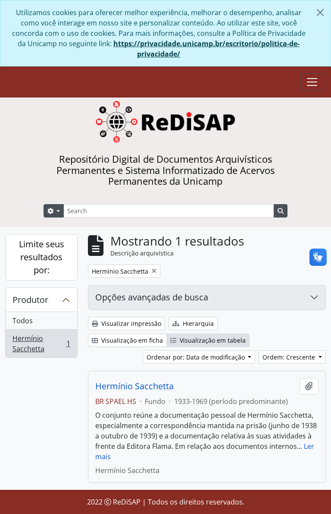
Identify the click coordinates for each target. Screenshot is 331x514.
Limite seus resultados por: (41, 257)
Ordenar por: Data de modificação (197, 357)
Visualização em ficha (131, 340)
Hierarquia (197, 323)
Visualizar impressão (130, 323)
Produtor (30, 300)
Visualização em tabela (212, 340)
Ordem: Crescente (289, 357)
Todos (22, 320)
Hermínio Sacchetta (41, 343)
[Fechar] (320, 12)
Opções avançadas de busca (151, 297)
